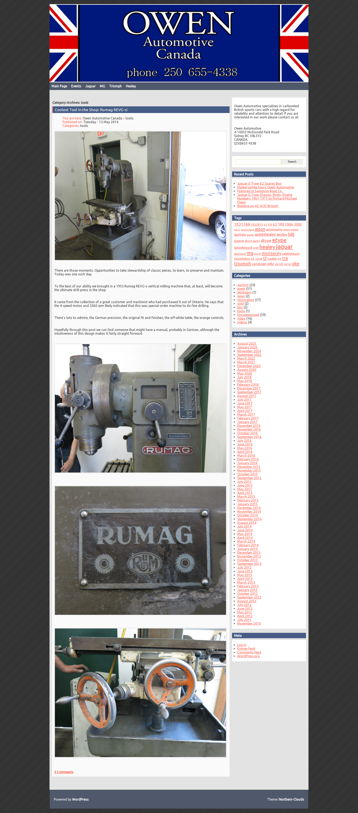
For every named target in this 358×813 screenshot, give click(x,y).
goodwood (243, 247)
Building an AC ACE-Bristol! (257, 206)
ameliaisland (247, 229)
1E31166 (242, 224)
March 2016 (246, 455)
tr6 (285, 258)
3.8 (270, 224)
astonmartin (274, 229)
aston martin (291, 229)
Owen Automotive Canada (102, 118)
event (241, 288)
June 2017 (245, 403)
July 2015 (244, 482)
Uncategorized (248, 315)
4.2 (275, 224)
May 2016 (244, 448)
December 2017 (248, 388)
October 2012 (247, 593)
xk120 (279, 264)
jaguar (284, 246)
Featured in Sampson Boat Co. (260, 191)
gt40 (256, 247)
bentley (282, 234)
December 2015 (248, 467)
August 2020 (246, 370)
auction (240, 234)
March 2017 (246, 414)
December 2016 (248, 426)
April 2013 (245, 579)
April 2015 (245, 493)
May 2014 (244, 534)
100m (289, 224)
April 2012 (245, 616)
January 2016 (247, 463)
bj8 (291, 234)
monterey (272, 253)
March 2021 (246, 362)
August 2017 (246, 396)
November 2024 (249, 351)
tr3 (280, 258)
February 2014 (248, 545)
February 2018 (248, 384)
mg (250, 253)
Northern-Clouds (291, 799)
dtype (266, 240)
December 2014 (248, 508)
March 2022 (246, 358)
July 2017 (244, 399)
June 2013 (245, 571)
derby (256, 240)
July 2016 (244, 440)
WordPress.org (248, 656)
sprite (258, 258)
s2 (252, 258)
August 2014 (246, 523)
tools (129, 118)
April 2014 (245, 538)
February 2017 (248, 418)
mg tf (257, 253)
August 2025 (246, 343)
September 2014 (249, 519)
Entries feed (246, 648)
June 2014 (245, 530)
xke (295, 263)
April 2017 (245, 411)
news (241, 296)
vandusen (259, 264)
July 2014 (244, 526)
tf (265, 258)
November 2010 (249, 623)
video (241, 318)
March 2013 (246, 582)
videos (242, 322)
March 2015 (246, 496)
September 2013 (249, 564)
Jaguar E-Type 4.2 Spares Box (259, 183)
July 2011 (244, 620)
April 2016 (245, 452)
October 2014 (247, 515)
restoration (245, 300)
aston (260, 229)
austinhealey (265, 234)
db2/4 (248, 240)
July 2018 (244, 377)
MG (102, 86)
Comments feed (249, 652)
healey (267, 247)
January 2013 (247, 590)
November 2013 (249, 556)
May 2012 (244, 612)
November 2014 (249, 511)
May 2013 (244, 575)
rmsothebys (242, 258)
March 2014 (246, 541)
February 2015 (248, 500)
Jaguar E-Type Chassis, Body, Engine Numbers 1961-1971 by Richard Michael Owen (267, 198)
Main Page (59, 86)
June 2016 (245, 444)
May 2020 (244, 373)
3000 (298, 224)
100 (281, 224)
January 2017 (247, 422)
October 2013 (247, 560)
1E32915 (257, 224)
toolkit (272, 258)
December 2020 (248, 366)
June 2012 (245, 608)
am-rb (237, 229)
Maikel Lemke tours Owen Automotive (265, 187)
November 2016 (249, 429)
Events (76, 86)
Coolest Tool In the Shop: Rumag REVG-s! (91, 109)
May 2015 (244, 489)
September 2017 (249, 392)
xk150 (287, 264)
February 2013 (248, 586)
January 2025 (247, 347)
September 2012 (249, 597)
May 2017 (244, 407)
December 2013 (248, 552)
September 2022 (249, 355)
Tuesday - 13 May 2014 (100, 122)
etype (279, 240)
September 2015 (249, 478)
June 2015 (245, 485)
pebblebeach (291, 253)
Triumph (115, 86)
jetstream (240, 253)
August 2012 (246, 601)
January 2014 (247, 549)
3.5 (265, 224)
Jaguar (90, 86)
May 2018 (244, 381)
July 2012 (244, 605)
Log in (241, 645)
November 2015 (249, 470)
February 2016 (248, 459)
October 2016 (247, 433)
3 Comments (63, 772)
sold (240, 303)
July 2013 (244, 567)
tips (240, 307)
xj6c (270, 263)
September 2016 (249, 437)
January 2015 (247, 504)
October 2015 (247, 474)
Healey (131, 86)
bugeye (239, 241)
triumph (242, 263)
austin (250, 234)
